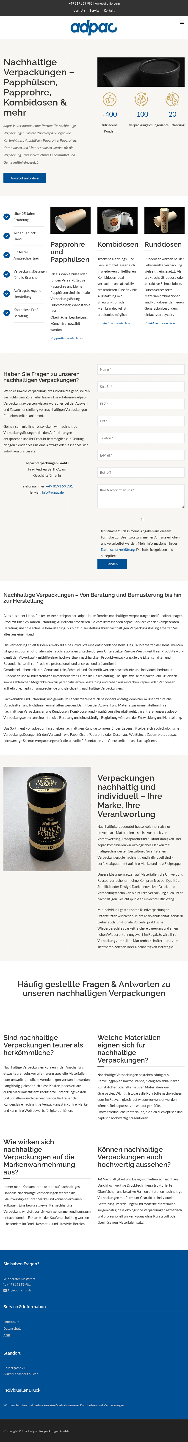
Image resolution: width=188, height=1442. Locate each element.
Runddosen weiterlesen (160, 323)
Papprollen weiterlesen (66, 338)
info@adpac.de (53, 492)
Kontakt (109, 10)
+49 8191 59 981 (81, 3)
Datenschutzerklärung (118, 549)
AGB (6, 1335)
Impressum (11, 1321)
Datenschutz (12, 1328)
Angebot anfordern (107, 3)
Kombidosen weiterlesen (114, 323)
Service (95, 10)
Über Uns (79, 10)
